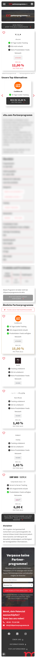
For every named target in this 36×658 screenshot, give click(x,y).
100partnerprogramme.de (9, 73)
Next (34, 95)
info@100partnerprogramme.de (17, 625)
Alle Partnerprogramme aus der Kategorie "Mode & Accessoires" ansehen (18, 518)
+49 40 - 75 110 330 (12, 622)
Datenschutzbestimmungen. (18, 600)
